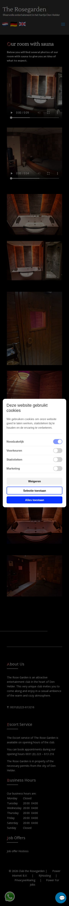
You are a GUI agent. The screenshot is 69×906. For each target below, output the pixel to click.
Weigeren (34, 481)
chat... (60, 897)
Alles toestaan (34, 500)
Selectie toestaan (34, 490)
